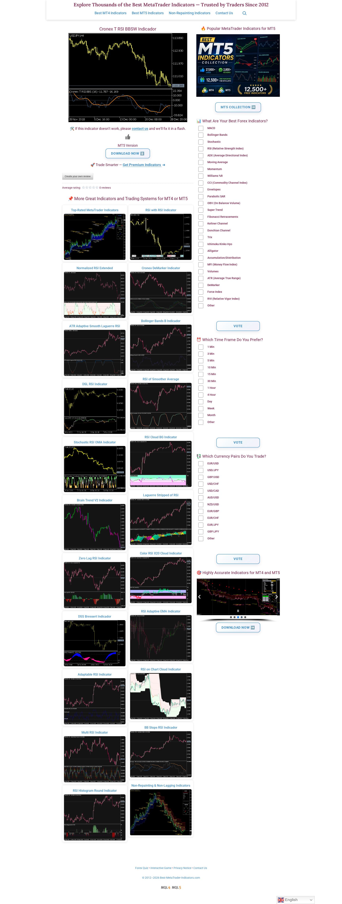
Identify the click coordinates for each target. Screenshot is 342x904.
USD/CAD (213, 490)
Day (209, 401)
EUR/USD (213, 463)
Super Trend (215, 210)
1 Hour (211, 388)
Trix (209, 237)
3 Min (210, 354)
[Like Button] (128, 137)
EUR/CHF (213, 518)
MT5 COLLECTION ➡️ (238, 107)
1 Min (210, 347)
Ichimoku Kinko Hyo (219, 244)
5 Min (210, 360)
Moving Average (217, 162)
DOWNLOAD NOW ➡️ (238, 627)
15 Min (211, 374)
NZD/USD (213, 504)
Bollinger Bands (217, 135)
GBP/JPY (213, 531)
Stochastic (214, 142)
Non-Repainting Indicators (189, 13)
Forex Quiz (141, 868)
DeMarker (213, 285)
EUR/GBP (213, 511)
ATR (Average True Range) (224, 278)
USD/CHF (213, 484)
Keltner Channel (217, 223)
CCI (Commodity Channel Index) (227, 182)
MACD (211, 128)
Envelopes (213, 189)
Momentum (214, 169)
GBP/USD (213, 477)
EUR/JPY (213, 525)
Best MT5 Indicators (148, 13)
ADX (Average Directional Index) (227, 155)
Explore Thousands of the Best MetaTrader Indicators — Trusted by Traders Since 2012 (171, 5)
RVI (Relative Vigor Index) (223, 298)
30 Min (211, 381)
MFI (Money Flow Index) (222, 264)
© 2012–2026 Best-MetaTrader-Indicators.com (171, 877)
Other (211, 305)
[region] (238, 600)
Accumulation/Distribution (224, 258)
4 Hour (211, 394)
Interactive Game (160, 868)
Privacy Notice (182, 868)
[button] (199, 597)
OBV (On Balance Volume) (223, 203)
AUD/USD (213, 497)
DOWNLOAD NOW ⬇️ (127, 153)
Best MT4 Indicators (110, 13)
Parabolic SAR (216, 196)
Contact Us (224, 13)
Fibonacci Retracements (222, 217)
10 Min (211, 367)
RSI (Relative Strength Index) (225, 148)
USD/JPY (213, 470)
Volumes (212, 271)
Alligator (212, 251)
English (291, 900)
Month (211, 415)
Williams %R (215, 176)
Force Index (214, 292)
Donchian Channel (218, 230)
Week (210, 408)
